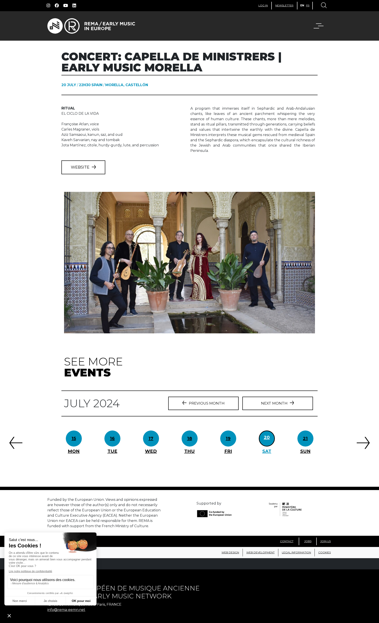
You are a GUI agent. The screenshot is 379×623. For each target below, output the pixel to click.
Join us (325, 541)
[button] (321, 26)
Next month (274, 403)
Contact (286, 541)
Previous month (207, 403)
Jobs (307, 541)
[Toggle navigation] (323, 5)
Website (80, 167)
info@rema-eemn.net (66, 610)
